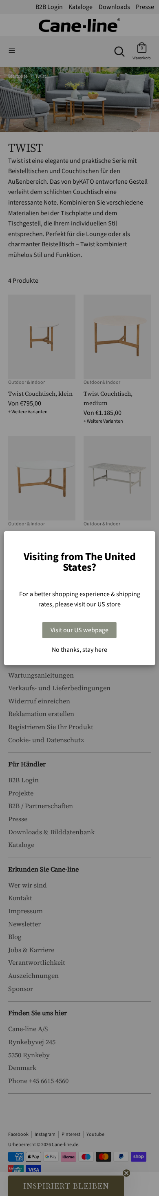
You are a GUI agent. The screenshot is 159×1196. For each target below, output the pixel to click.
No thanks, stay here (79, 649)
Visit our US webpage (79, 630)
